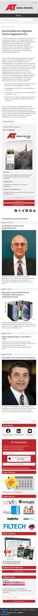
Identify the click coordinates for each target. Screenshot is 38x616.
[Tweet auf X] (19, 211)
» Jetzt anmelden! (19, 464)
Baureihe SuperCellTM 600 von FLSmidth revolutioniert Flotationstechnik (15, 294)
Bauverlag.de (5, 614)
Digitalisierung (9, 26)
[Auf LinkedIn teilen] (27, 211)
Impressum (32, 610)
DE (33, 3)
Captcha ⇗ (26, 461)
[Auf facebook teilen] (16, 211)
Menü (20, 16)
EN (36, 3)
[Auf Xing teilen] (23, 211)
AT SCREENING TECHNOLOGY (12, 561)
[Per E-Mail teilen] (30, 210)
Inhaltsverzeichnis (19, 204)
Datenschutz (17, 610)
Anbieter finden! (19, 601)
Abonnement (19, 201)
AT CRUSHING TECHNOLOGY (11, 563)
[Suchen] (34, 19)
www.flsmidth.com (8, 121)
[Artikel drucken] (34, 210)
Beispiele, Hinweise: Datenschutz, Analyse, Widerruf (16, 468)
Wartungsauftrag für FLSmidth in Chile (16, 337)
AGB (11, 610)
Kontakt (25, 610)
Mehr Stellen (19, 571)
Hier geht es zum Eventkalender (13, 492)
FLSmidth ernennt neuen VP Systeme (18, 357)
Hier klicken (21, 459)
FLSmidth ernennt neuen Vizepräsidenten (13, 227)
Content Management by (9, 612)
